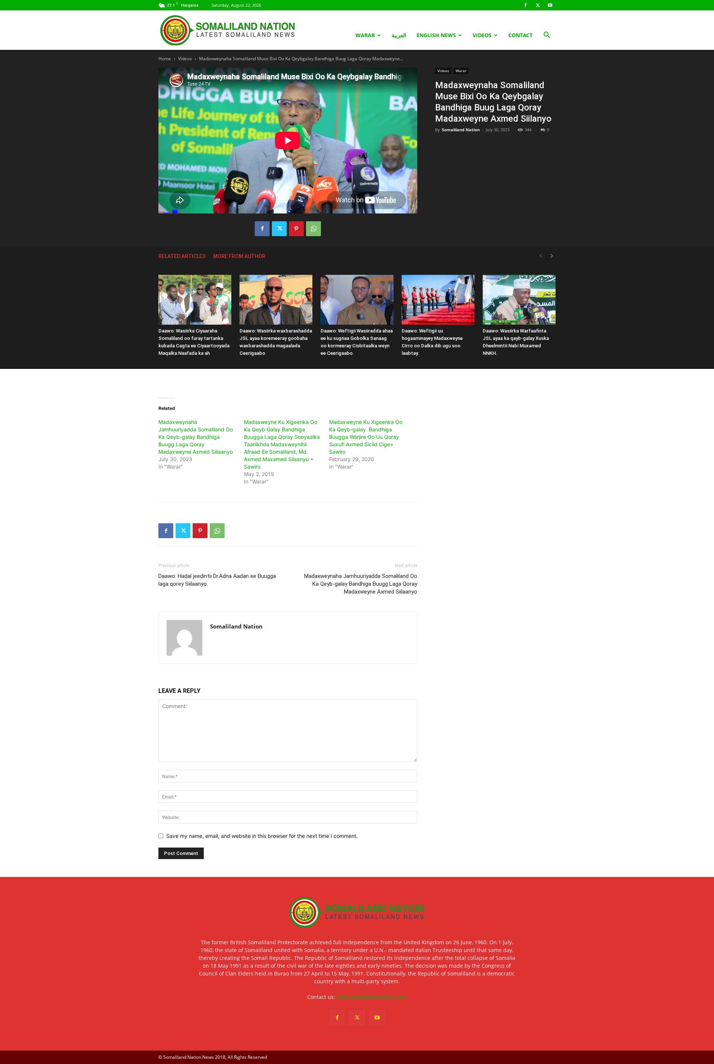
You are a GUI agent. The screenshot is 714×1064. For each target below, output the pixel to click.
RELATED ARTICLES (182, 256)
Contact (520, 35)
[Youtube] (550, 5)
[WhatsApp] (313, 228)
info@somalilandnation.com (371, 996)
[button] (547, 35)
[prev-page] (540, 256)
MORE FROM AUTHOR (239, 256)
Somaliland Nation (461, 129)
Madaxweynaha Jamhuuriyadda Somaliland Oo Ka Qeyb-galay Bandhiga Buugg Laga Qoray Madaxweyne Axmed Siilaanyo (195, 437)
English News (436, 35)
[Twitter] (537, 5)
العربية (399, 35)
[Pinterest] (296, 228)
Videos (482, 35)
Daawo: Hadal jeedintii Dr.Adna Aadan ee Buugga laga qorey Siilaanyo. (217, 580)
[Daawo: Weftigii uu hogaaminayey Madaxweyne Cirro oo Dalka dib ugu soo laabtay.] (438, 300)
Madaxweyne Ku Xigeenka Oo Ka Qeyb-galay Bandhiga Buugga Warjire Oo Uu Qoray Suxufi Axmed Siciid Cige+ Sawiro (365, 437)
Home (164, 58)
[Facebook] (525, 5)
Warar (365, 35)
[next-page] (552, 256)
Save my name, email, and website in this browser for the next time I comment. (262, 836)
